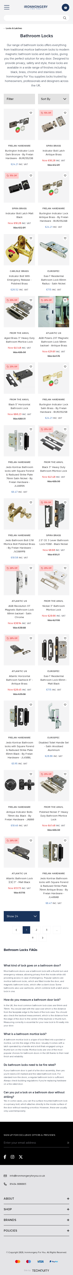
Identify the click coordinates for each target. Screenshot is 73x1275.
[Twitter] (21, 1157)
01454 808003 (18, 1184)
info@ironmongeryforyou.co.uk (27, 1176)
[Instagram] (12, 1157)
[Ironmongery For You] (36, 7)
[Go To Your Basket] (65, 7)
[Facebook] (5, 1157)
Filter (10, 98)
